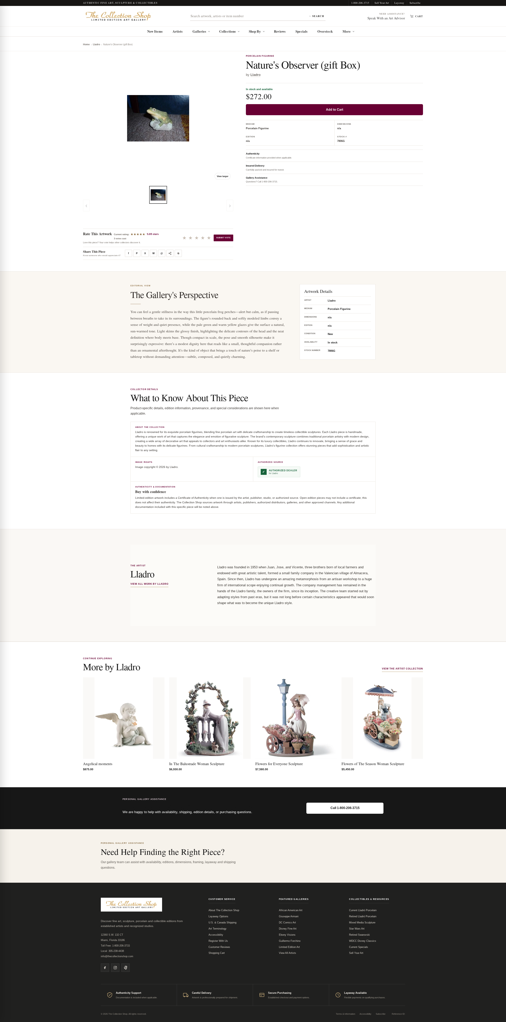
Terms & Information (345, 1014)
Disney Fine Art (287, 928)
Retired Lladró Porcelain (362, 916)
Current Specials (358, 947)
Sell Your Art (382, 3)
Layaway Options (218, 916)
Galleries (199, 31)
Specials (301, 31)
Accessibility (216, 934)
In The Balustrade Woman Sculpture (196, 763)
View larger (222, 176)
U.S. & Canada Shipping (222, 922)
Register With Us (218, 940)
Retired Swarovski (359, 934)
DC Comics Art (287, 922)
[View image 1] (158, 195)
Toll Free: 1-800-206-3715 (115, 945)
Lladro (96, 44)
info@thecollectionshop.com (117, 956)
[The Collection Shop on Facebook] (105, 968)
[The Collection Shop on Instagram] (115, 968)
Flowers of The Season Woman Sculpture (373, 763)
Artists (178, 31)
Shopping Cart (217, 952)
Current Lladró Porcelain (363, 910)
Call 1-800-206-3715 (345, 808)
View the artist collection (402, 668)
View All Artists (287, 952)
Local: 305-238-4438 (112, 950)
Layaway (399, 3)
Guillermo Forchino (289, 940)
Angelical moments (97, 763)
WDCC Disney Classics (362, 940)
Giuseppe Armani (288, 916)
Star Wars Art (356, 928)
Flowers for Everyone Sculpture (279, 763)
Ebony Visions (287, 934)
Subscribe (415, 3)
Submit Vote (223, 238)
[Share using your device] (170, 253)
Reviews (280, 31)
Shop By (255, 31)
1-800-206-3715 (360, 3)
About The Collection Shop (224, 910)
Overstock (325, 31)
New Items (155, 31)
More (347, 31)
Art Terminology (218, 928)
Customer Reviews (219, 947)
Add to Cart (334, 109)
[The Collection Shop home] (118, 16)
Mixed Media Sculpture (362, 922)
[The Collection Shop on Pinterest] (125, 968)
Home (86, 44)
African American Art (290, 910)
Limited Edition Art (289, 947)
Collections (227, 31)
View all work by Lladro (149, 584)
